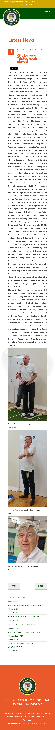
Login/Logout (35, 713)
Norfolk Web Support (37, 723)
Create (47, 713)
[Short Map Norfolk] (27, 686)
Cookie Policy (21, 713)
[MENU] (46, 11)
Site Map (9, 713)
